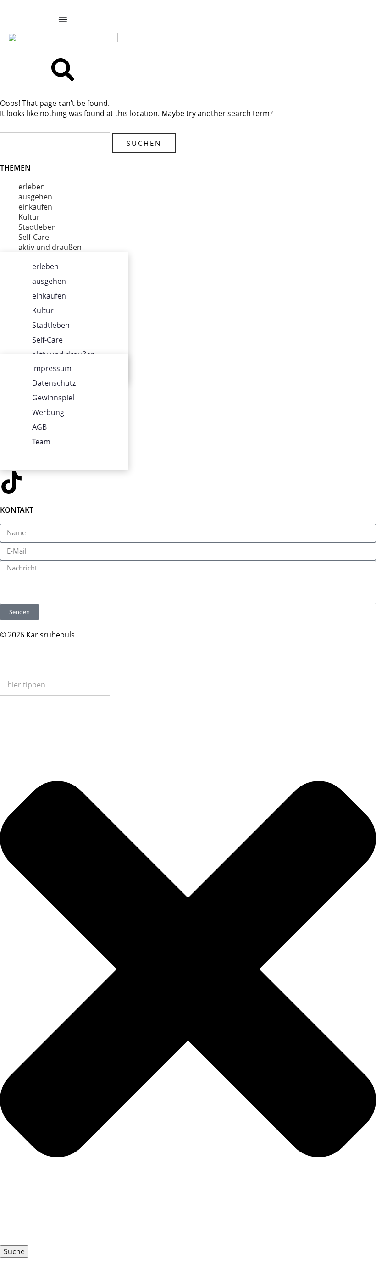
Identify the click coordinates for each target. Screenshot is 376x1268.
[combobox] (55, 685)
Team (41, 442)
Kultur (29, 217)
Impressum (52, 368)
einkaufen (35, 207)
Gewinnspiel (53, 398)
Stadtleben (37, 227)
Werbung (48, 412)
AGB (39, 427)
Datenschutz (54, 383)
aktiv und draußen (50, 247)
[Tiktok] (11, 482)
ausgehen (35, 197)
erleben (31, 187)
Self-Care (33, 237)
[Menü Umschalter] (62, 19)
